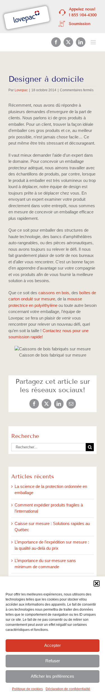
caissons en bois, (54, 292)
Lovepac (21, 90)
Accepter (52, 645)
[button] (96, 583)
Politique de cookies (27, 689)
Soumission (79, 23)
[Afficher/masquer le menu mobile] (94, 42)
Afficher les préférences (52, 676)
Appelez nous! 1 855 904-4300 (83, 12)
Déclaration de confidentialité (68, 689)
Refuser (52, 660)
